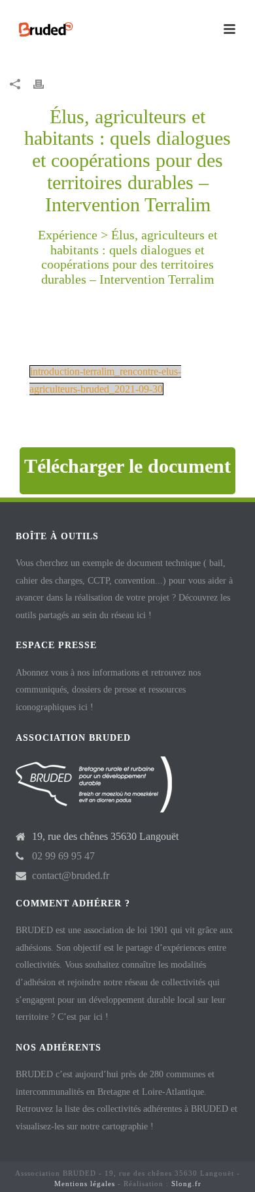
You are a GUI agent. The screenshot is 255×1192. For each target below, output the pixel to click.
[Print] (45, 84)
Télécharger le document (127, 466)
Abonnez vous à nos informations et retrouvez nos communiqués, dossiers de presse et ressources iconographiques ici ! (108, 690)
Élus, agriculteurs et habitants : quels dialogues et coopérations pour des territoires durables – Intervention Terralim (129, 257)
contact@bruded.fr (70, 875)
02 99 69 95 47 (63, 855)
